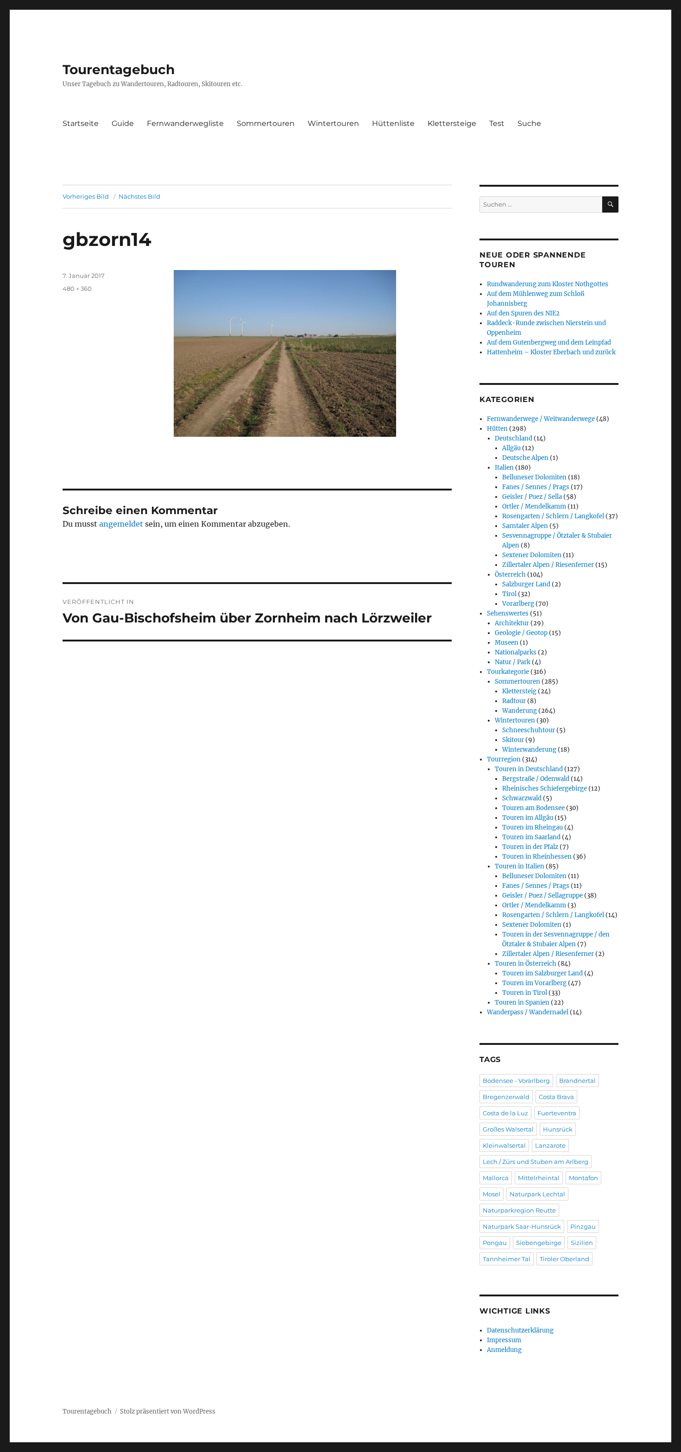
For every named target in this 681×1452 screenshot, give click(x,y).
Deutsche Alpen (525, 458)
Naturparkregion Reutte (519, 1210)
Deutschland (513, 438)
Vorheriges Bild (86, 196)
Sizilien (582, 1242)
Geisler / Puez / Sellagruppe (542, 895)
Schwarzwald (522, 798)
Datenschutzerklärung (520, 1330)
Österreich (510, 574)
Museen (506, 643)
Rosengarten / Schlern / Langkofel (553, 516)
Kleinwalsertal (504, 1145)
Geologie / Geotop (521, 633)
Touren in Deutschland (529, 769)
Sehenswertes (508, 613)
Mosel (491, 1194)
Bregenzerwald (506, 1096)
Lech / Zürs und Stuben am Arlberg (535, 1161)
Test (496, 123)
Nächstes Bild (139, 196)
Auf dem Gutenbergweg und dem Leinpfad (549, 342)
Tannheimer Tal (506, 1259)
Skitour (513, 740)
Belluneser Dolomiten (534, 477)
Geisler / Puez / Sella (532, 497)
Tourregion (504, 759)
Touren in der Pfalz (530, 847)
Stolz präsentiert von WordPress (167, 1411)
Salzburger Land (526, 584)
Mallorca (496, 1178)
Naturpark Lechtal (537, 1194)
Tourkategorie (508, 672)
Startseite (81, 123)
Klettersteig (519, 691)
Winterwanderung (529, 750)
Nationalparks (515, 652)
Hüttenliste (393, 123)
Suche (529, 123)
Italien (504, 467)
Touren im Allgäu (527, 818)
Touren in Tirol (524, 993)
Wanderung (519, 711)
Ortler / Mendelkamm (534, 506)
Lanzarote (550, 1145)
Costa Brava (556, 1096)
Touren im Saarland (531, 837)
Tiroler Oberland (564, 1259)
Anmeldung (504, 1350)
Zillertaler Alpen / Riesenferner (548, 565)
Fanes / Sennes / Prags (535, 487)
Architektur (512, 623)
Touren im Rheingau (532, 827)
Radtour (514, 701)
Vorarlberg (518, 604)
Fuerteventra (556, 1113)
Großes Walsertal (508, 1129)
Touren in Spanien (522, 1002)
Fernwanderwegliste (185, 123)
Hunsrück (558, 1129)
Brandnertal (577, 1080)
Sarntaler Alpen (525, 526)
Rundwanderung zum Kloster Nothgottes (547, 284)
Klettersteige (452, 123)
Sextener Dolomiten (531, 555)
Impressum (504, 1340)
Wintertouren (333, 123)
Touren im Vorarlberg (534, 983)
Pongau (495, 1242)
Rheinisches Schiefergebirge (544, 788)
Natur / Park (512, 662)
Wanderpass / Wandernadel (527, 1012)
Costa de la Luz (505, 1113)
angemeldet (121, 523)
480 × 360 (77, 288)
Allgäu (511, 448)
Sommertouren (266, 123)
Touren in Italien (519, 866)
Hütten (497, 429)
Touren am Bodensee (533, 808)
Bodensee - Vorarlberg (516, 1080)
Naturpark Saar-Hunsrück (522, 1226)
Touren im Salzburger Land (542, 973)
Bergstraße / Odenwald (535, 779)
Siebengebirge (538, 1242)
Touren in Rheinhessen (537, 857)
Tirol (509, 594)
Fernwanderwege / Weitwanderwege (541, 419)
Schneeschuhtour (528, 730)
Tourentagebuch (119, 69)
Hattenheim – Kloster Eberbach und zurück (551, 352)
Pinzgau (583, 1226)
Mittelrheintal (539, 1178)
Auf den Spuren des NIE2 (523, 313)
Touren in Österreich (525, 964)
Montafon (583, 1178)
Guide (123, 123)
